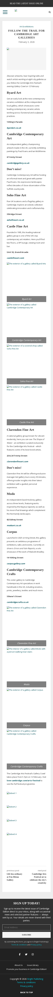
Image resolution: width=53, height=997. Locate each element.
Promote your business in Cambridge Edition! (26, 969)
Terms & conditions (19, 945)
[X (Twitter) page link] (26, 954)
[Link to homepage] (26, 12)
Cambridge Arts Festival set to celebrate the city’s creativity (38, 878)
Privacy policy (36, 945)
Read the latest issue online (26, 3)
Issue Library (33, 965)
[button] (5, 12)
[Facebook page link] (20, 954)
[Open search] (50, 12)
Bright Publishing (35, 978)
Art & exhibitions (26, 26)
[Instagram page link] (33, 954)
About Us (19, 965)
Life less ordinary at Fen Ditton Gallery (14, 877)
